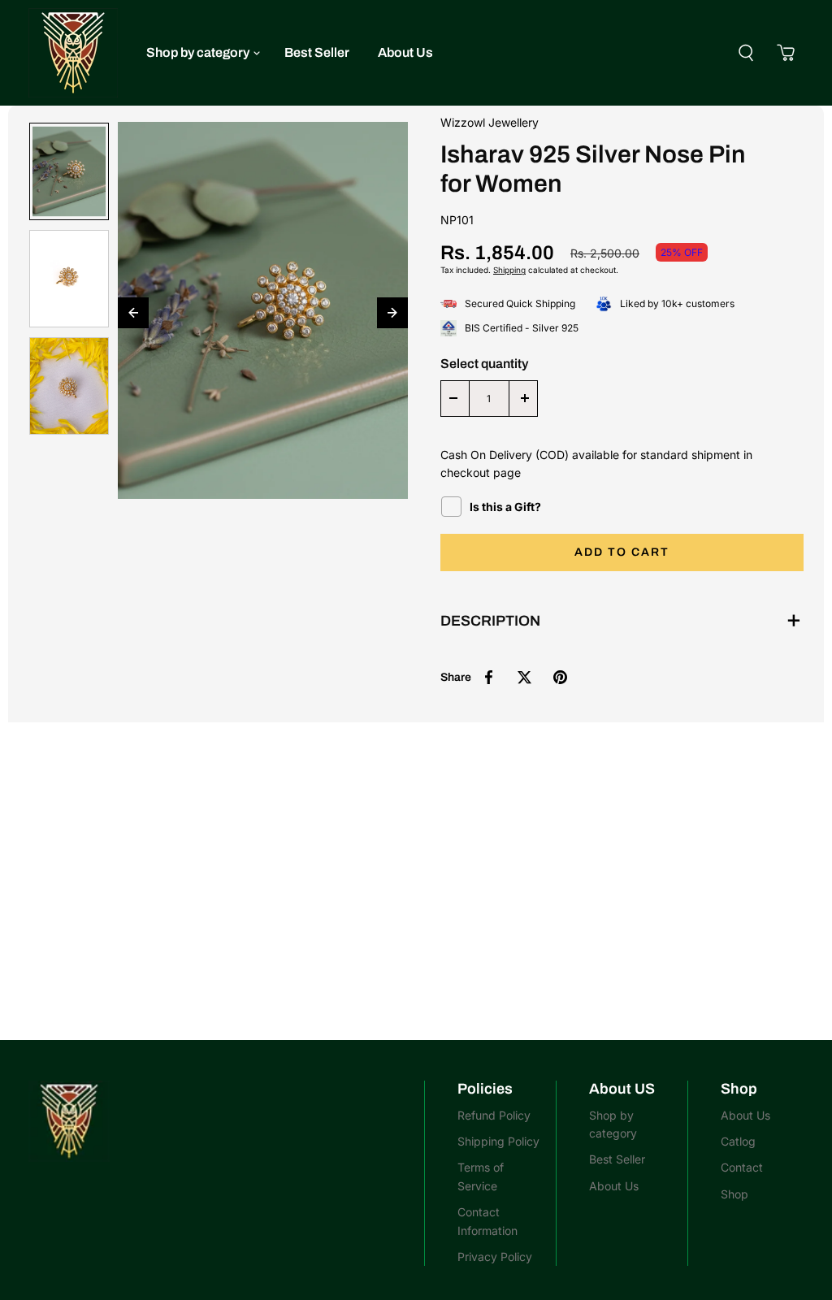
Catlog (738, 1141)
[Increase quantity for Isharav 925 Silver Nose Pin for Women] (525, 398)
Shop (734, 1194)
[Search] (746, 53)
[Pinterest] (560, 677)
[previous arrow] (133, 312)
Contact (742, 1167)
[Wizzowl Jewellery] (73, 53)
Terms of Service (480, 1176)
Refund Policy (494, 1115)
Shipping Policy (498, 1141)
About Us (405, 52)
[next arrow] (392, 312)
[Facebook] (489, 677)
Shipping (509, 270)
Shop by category (197, 52)
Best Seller (316, 52)
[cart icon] (786, 53)
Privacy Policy (494, 1256)
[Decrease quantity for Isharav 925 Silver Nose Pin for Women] (453, 398)
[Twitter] (525, 677)
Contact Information (487, 1221)
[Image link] (218, 1121)
